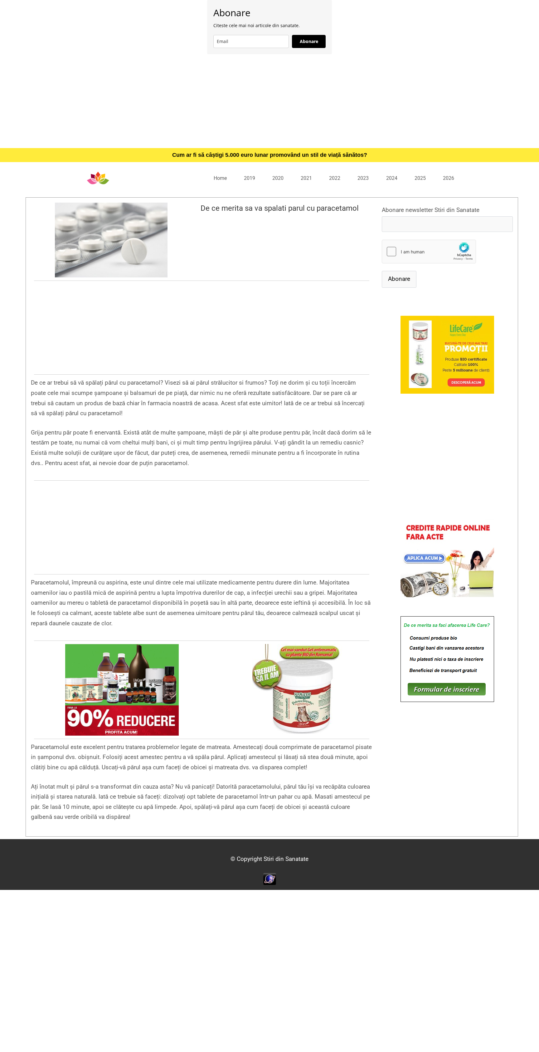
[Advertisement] (269, 101)
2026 (448, 178)
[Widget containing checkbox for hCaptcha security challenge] (429, 251)
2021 (306, 178)
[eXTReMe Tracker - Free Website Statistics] (269, 878)
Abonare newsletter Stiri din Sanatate (430, 210)
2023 (363, 178)
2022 (334, 178)
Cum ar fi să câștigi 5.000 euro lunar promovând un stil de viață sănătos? (269, 155)
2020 (278, 178)
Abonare (309, 41)
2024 (391, 178)
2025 (420, 178)
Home (220, 178)
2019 (249, 178)
